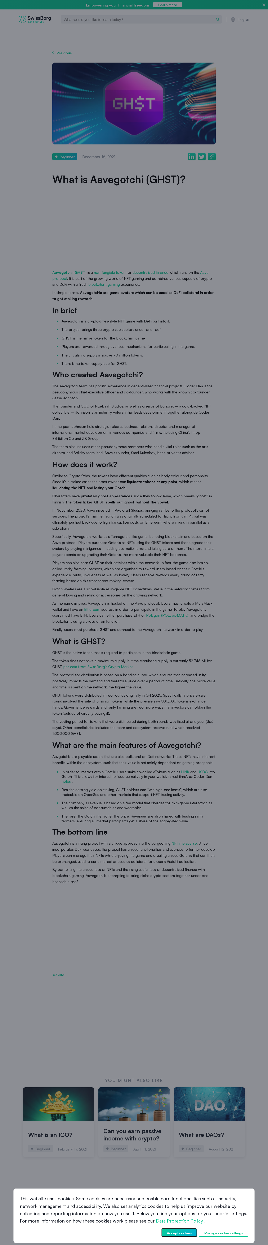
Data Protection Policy (179, 1221)
